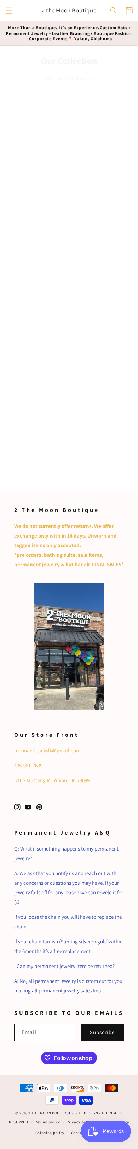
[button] (9, 10)
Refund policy (47, 1121)
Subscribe (102, 1032)
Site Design (86, 1113)
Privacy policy (80, 1121)
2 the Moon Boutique (49, 1113)
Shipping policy (50, 1132)
